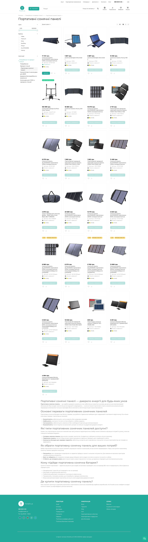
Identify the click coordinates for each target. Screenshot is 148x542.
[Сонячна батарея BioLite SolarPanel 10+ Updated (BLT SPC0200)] (119, 305)
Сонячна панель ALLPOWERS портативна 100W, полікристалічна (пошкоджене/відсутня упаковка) (73, 269)
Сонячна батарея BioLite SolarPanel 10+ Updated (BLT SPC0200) (119, 323)
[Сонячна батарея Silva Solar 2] (96, 41)
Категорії (21, 56)
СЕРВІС (108, 501)
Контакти (103, 2)
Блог (109, 2)
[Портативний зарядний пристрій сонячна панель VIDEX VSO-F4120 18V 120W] (74, 305)
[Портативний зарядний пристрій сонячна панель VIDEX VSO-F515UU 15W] (119, 92)
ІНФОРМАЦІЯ (85, 501)
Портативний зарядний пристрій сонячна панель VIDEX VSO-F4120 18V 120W (73, 323)
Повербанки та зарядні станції (26, 60)
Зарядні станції (25, 66)
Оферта (58, 516)
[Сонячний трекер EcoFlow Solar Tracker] (51, 92)
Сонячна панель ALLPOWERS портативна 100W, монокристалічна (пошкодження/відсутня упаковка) (50, 269)
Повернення (60, 511)
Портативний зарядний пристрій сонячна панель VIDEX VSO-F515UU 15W (118, 110)
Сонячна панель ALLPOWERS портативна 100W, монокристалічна (95, 110)
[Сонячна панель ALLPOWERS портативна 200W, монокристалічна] (74, 197)
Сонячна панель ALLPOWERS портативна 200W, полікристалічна (95, 215)
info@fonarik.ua (23, 511)
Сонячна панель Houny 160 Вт (118, 58)
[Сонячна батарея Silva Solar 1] (74, 41)
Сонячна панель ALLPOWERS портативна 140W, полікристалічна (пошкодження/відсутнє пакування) (95, 269)
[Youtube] (27, 517)
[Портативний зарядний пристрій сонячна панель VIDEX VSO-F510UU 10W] (74, 144)
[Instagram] (23, 517)
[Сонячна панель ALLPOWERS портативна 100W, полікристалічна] (51, 144)
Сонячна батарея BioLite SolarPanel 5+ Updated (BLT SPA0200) (50, 379)
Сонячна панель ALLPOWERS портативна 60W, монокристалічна (118, 215)
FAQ (82, 509)
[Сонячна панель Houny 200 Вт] (74, 92)
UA (128, 2)
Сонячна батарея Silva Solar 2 (96, 58)
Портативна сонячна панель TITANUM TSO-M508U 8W (94, 323)
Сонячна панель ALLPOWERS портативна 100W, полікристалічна (50, 162)
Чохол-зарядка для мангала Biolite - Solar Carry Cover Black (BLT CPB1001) (51, 215)
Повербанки (24, 64)
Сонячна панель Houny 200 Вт (73, 109)
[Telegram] (35, 517)
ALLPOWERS (25, 48)
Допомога (95, 2)
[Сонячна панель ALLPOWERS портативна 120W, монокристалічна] (51, 41)
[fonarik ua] (22, 8)
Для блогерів (85, 519)
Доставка (59, 509)
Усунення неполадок (113, 506)
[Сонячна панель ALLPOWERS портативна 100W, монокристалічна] (96, 92)
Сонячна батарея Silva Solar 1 (73, 58)
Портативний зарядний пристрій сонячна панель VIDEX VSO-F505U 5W (95, 162)
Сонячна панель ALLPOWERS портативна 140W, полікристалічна (118, 162)
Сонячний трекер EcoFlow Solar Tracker (50, 109)
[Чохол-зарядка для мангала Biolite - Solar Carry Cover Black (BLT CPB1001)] (51, 197)
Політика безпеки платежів (65, 521)
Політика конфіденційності (64, 519)
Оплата (58, 506)
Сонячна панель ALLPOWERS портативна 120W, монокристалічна (50, 59)
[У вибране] (52, 73)
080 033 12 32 (118, 2)
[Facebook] (20, 517)
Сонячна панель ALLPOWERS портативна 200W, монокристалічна (73, 215)
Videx (22, 36)
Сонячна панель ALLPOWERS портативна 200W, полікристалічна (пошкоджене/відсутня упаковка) (118, 269)
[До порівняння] (54, 73)
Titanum (23, 38)
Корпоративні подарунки (89, 516)
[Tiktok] (31, 517)
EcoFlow (23, 43)
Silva (22, 41)
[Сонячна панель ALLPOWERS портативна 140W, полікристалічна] (119, 144)
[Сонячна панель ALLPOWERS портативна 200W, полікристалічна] (96, 197)
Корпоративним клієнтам (89, 514)
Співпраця (86, 2)
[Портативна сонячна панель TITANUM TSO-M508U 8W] (96, 305)
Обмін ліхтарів (111, 509)
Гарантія (84, 506)
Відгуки (108, 504)
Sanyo (23, 45)
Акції (62, 2)
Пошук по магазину (88, 8)
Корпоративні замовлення (73, 2)
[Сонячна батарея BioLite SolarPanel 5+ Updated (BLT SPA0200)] (51, 360)
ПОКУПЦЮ (59, 501)
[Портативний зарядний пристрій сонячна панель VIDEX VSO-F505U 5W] (96, 144)
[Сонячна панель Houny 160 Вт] (119, 41)
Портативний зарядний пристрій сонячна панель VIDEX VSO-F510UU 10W (73, 162)
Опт (82, 511)
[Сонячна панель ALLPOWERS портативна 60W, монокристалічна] (119, 197)
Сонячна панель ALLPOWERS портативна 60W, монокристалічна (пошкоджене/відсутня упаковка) (50, 325)
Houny (23, 50)
